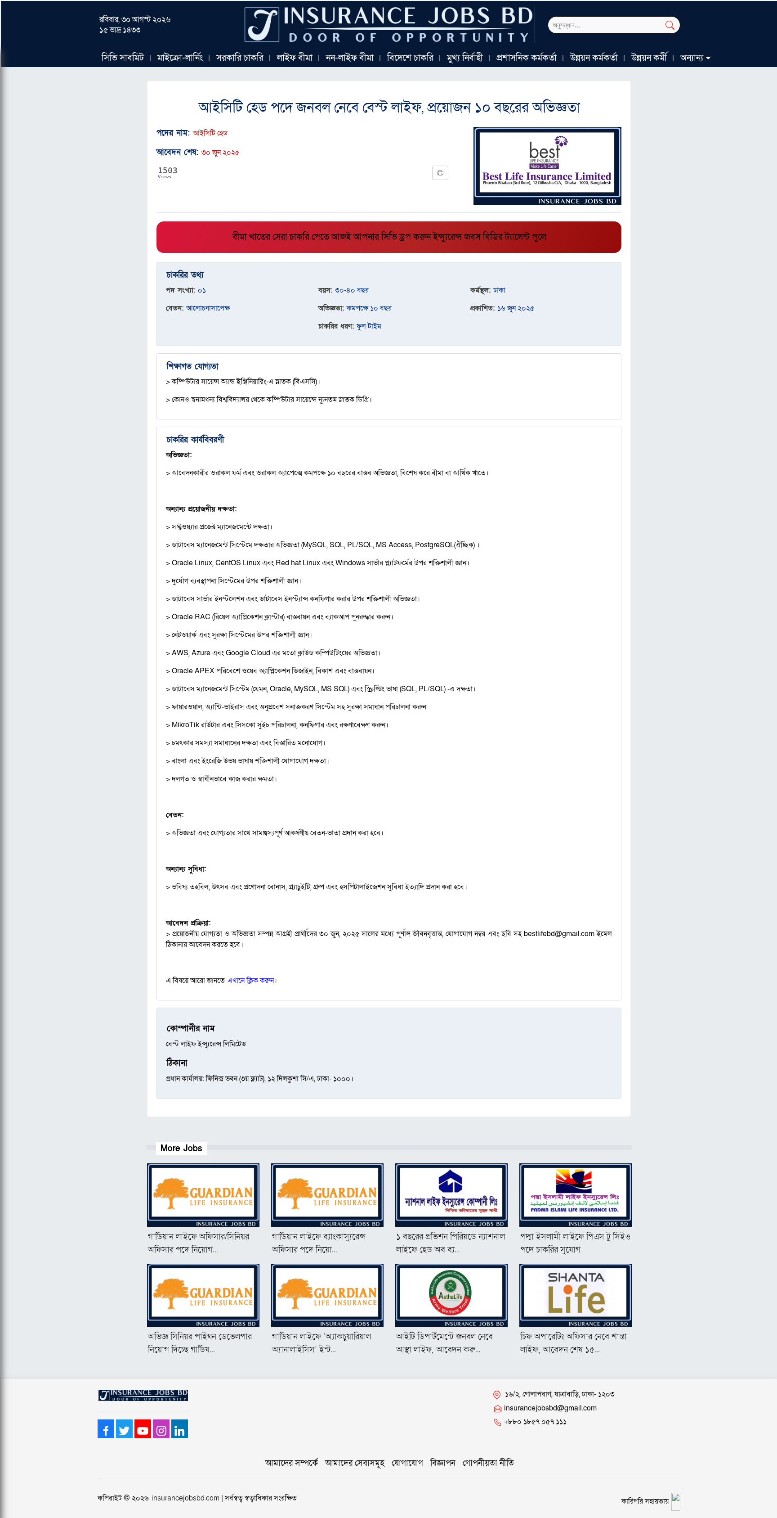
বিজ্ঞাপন (442, 1463)
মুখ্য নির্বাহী (465, 58)
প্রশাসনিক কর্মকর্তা (526, 58)
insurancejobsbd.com (185, 1498)
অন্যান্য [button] (691, 58)
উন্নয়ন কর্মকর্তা (594, 58)
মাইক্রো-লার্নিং (180, 58)
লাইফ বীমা (295, 58)
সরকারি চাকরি (239, 58)
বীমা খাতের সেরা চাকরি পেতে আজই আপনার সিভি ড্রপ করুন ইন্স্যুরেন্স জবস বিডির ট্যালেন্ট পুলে (389, 237)
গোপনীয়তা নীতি (488, 1463)
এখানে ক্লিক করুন (251, 981)
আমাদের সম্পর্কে (291, 1463)
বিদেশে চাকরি (410, 58)
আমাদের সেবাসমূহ (354, 1463)
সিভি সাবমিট (123, 58)
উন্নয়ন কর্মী (649, 58)
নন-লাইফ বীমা (350, 58)
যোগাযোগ (407, 1463)
